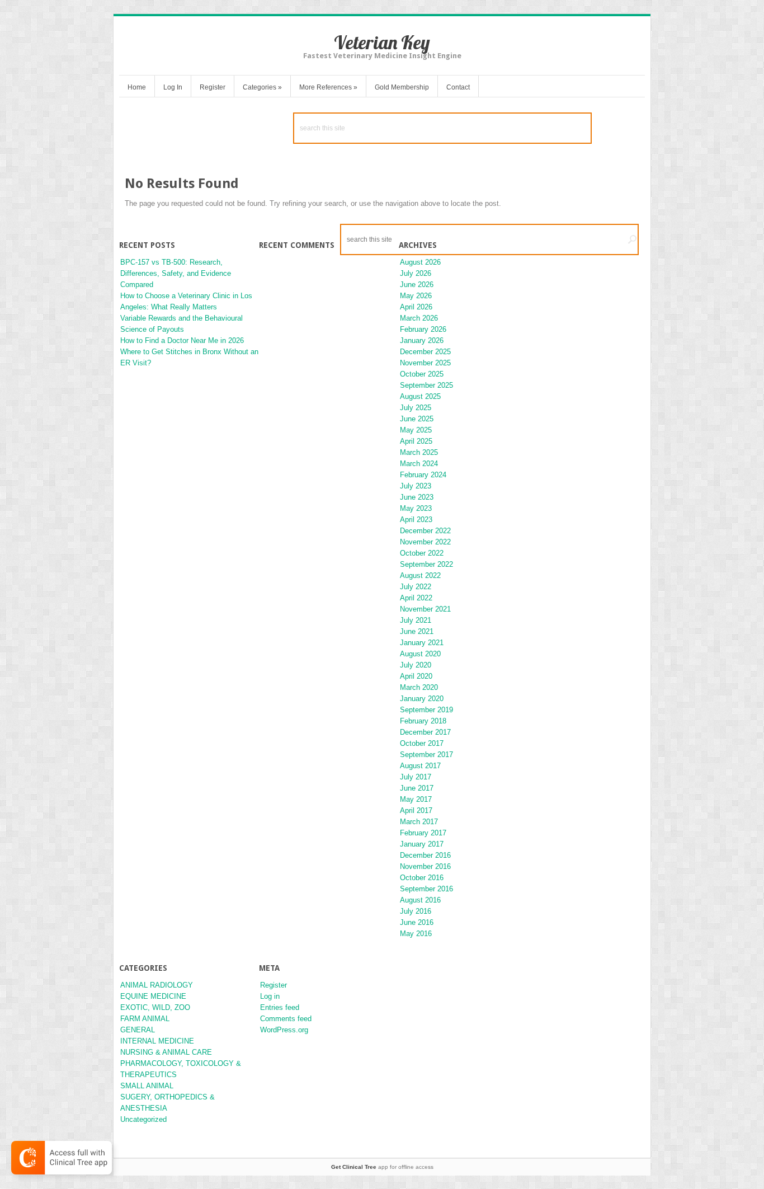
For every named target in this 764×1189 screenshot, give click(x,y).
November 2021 (425, 609)
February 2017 (423, 833)
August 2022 (420, 575)
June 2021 (416, 631)
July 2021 (415, 620)
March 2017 (419, 821)
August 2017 (420, 766)
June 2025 (416, 419)
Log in (270, 996)
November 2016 (425, 866)
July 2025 (415, 407)
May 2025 (416, 430)
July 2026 (415, 273)
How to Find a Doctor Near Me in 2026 (182, 340)
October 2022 (422, 553)
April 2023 (416, 519)
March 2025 (419, 452)
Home (137, 87)
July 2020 (415, 665)
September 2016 (426, 889)
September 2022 (426, 564)
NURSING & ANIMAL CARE (166, 1052)
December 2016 (425, 855)
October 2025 (422, 374)
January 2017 (422, 844)
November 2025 (425, 363)
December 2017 (425, 732)
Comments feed (286, 1018)
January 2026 (422, 340)
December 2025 (425, 351)
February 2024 (423, 475)
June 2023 (416, 497)
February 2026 (423, 329)
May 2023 (416, 508)
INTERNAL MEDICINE (157, 1041)
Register (212, 87)
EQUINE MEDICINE (153, 996)
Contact (458, 87)
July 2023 (415, 486)
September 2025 (426, 385)
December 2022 (425, 531)
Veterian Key (382, 42)
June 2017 (416, 788)
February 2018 (423, 721)
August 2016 (420, 900)
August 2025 (420, 396)
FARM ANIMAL (144, 1018)
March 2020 (419, 687)
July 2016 (415, 911)
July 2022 (415, 586)
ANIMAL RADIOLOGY (156, 985)
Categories (262, 87)
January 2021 (422, 642)
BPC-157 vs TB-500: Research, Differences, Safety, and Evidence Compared (175, 273)
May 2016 (416, 933)
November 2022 (425, 542)
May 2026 (416, 296)
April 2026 (416, 307)
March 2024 (419, 463)
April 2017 (416, 810)
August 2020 (420, 654)
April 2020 (416, 676)
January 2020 (422, 698)
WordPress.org (284, 1030)
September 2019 (426, 710)
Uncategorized (143, 1119)
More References (328, 87)
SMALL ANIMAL (146, 1086)
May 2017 (416, 799)
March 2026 (419, 318)
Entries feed (279, 1007)
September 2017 (426, 754)
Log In (172, 87)
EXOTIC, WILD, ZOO (155, 1007)
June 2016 (416, 922)
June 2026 (416, 284)
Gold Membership (402, 87)
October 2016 (422, 877)
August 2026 (420, 262)
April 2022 (416, 598)
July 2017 (415, 777)
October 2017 (422, 743)
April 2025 (416, 441)
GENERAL (137, 1030)
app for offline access (382, 1167)
